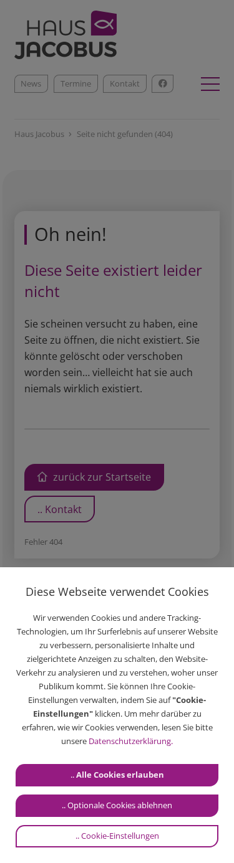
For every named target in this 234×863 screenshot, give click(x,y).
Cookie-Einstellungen (120, 835)
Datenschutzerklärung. (131, 741)
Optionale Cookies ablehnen (119, 805)
